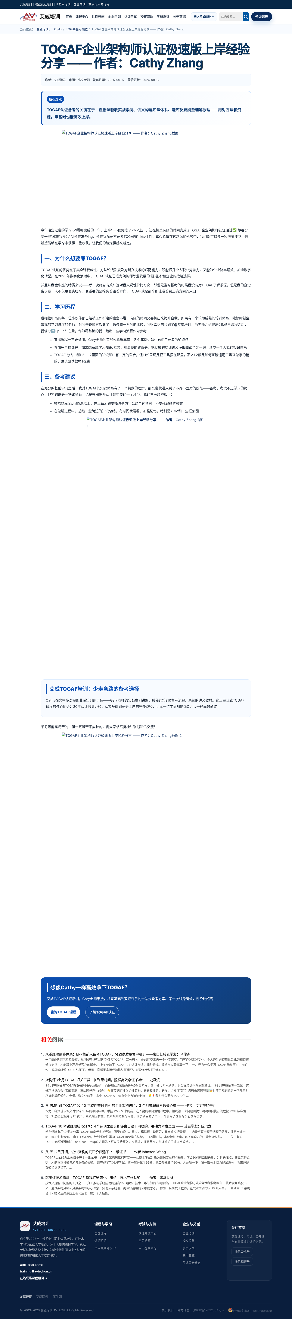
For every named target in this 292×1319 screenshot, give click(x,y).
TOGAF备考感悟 (77, 29)
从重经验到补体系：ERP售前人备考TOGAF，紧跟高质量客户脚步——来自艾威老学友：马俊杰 (117, 1054)
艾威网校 (42, 1296)
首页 (69, 16)
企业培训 (189, 1233)
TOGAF (57, 29)
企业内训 (114, 16)
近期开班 (98, 16)
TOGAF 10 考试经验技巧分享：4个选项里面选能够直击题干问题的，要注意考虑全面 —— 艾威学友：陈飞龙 (128, 1126)
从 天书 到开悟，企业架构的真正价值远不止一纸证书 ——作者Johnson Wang (105, 1152)
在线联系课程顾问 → (33, 1278)
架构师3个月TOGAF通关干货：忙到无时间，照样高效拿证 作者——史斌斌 (102, 1080)
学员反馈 (163, 16)
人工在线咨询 (147, 1248)
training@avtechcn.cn (36, 1271)
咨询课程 (261, 16)
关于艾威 (179, 16)
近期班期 (100, 1240)
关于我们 (168, 1310)
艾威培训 (43, 29)
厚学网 (57, 1296)
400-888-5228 (31, 1265)
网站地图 (183, 1310)
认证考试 (130, 16)
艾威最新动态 (192, 1263)
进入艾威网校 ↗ (204, 16)
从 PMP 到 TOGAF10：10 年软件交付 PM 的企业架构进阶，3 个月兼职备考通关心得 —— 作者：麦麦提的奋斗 (130, 1105)
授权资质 (146, 16)
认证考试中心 (147, 1233)
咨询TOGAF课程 (63, 1012)
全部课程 (100, 1233)
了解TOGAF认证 (102, 1012)
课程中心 (81, 16)
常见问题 (144, 1240)
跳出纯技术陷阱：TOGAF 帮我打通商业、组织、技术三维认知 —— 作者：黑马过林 (109, 1178)
